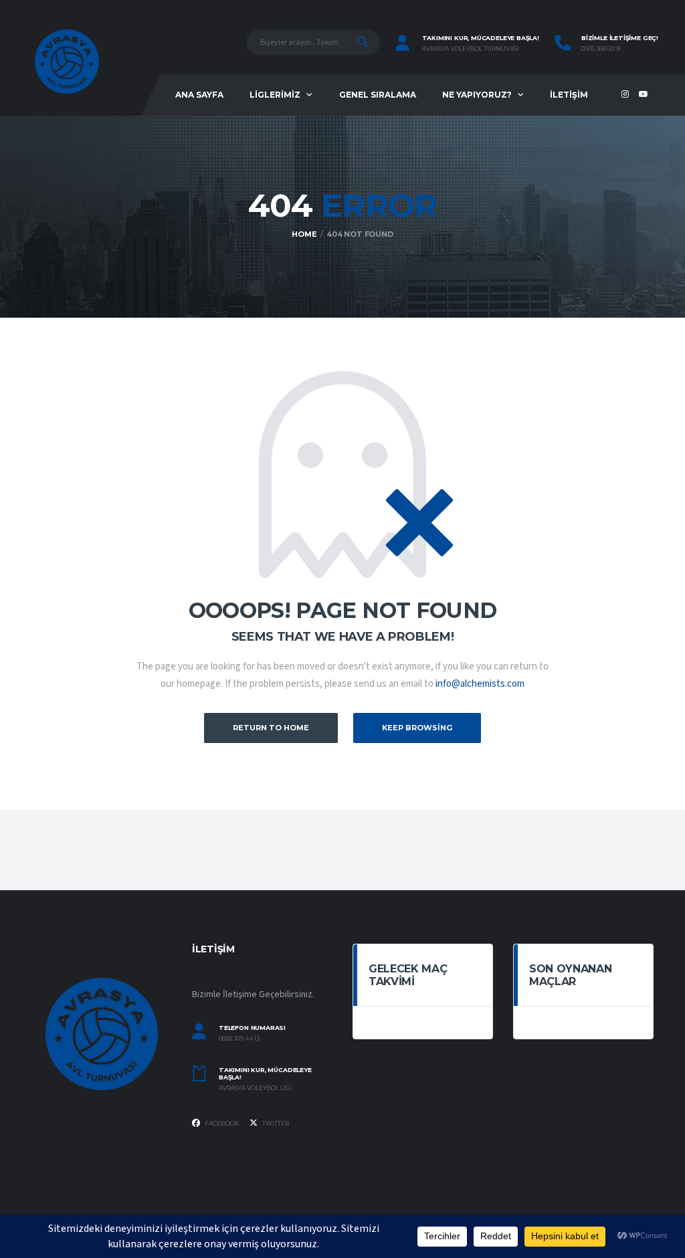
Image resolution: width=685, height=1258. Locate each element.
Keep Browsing (417, 727)
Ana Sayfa (199, 95)
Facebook (221, 1123)
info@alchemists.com (479, 684)
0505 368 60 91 (601, 48)
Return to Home (271, 727)
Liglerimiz (275, 95)
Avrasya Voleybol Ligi (255, 1088)
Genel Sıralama (377, 95)
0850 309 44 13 (239, 1038)
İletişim (569, 95)
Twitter (275, 1123)
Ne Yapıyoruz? (477, 95)
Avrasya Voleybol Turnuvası (470, 48)
